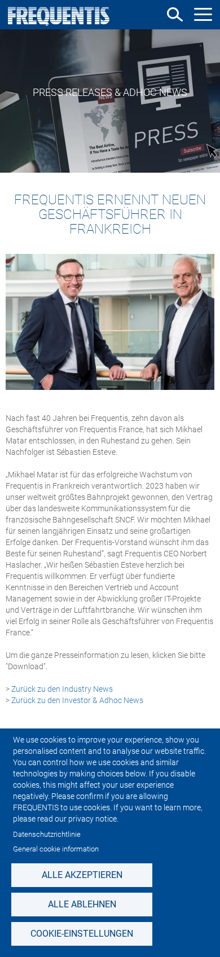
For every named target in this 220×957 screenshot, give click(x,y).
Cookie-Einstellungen (81, 933)
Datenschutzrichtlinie (47, 834)
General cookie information (56, 849)
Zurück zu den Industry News (63, 688)
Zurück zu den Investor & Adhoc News (77, 700)
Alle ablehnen (82, 904)
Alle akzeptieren (82, 875)
